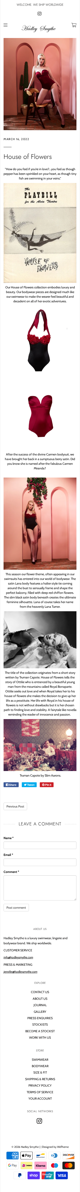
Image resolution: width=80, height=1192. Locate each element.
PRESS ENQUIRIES (40, 1018)
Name (9, 838)
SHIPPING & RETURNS (40, 1079)
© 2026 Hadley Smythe (25, 1146)
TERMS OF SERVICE (40, 1092)
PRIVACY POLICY (40, 1085)
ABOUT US (40, 999)
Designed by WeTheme (55, 1146)
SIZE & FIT (40, 1072)
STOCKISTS (40, 1024)
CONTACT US (40, 992)
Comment (11, 872)
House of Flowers (28, 156)
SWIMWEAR (40, 1060)
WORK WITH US (40, 1038)
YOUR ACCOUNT (40, 1099)
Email (8, 855)
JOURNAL (40, 1005)
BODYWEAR (40, 1066)
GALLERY (40, 1012)
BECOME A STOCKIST (40, 1031)
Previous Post (15, 806)
